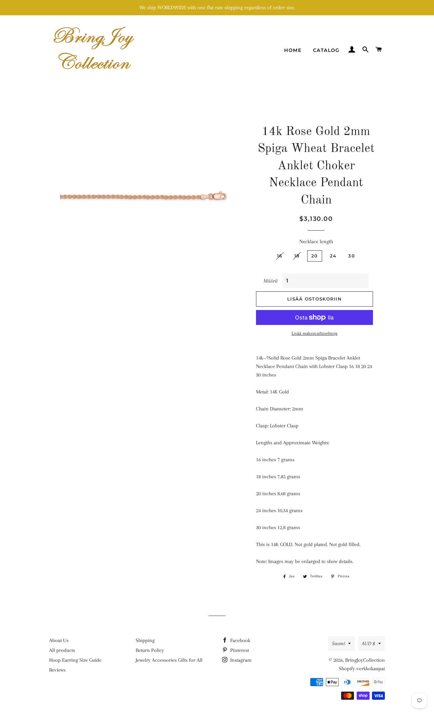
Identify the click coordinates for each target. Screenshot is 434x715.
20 (314, 255)
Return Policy (150, 650)
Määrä (270, 281)
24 (333, 255)
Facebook (239, 640)
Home (292, 50)
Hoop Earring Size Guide (75, 660)
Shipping (145, 640)
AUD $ (368, 643)
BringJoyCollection (365, 660)
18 (297, 255)
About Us (58, 640)
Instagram (240, 660)
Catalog (326, 50)
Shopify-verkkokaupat (362, 668)
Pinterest (239, 650)
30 (351, 255)
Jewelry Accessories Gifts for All (169, 660)
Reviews (57, 670)
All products (62, 650)
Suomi (338, 643)
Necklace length (316, 241)
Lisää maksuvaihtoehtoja (314, 333)
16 (279, 255)
